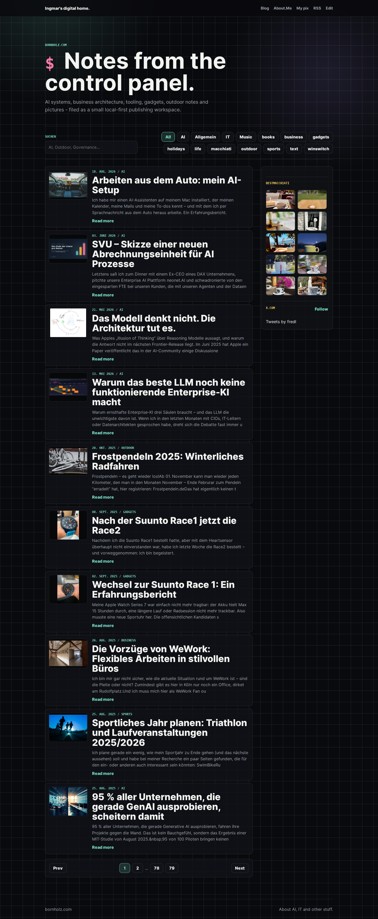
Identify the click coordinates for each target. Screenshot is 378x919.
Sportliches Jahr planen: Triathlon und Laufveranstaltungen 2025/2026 (169, 732)
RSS (317, 8)
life (198, 148)
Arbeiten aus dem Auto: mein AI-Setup (166, 185)
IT (228, 136)
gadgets (321, 136)
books (268, 136)
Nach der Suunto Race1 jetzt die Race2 (164, 525)
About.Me (283, 8)
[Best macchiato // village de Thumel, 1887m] (312, 264)
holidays (176, 148)
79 (172, 868)
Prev (58, 868)
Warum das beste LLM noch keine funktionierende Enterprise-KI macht (168, 392)
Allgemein (205, 136)
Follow (321, 309)
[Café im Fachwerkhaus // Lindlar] (280, 199)
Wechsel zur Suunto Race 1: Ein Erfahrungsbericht (163, 589)
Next (240, 868)
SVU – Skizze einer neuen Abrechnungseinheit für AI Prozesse (153, 253)
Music (246, 136)
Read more (103, 220)
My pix (302, 8)
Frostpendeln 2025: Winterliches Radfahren (168, 461)
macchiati (221, 148)
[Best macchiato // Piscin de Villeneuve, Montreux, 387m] (280, 242)
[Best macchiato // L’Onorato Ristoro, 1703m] (312, 286)
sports (273, 148)
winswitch (318, 148)
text (294, 148)
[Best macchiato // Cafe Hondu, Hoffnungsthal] (312, 221)
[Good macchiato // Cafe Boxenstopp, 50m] (280, 221)
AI (183, 136)
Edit (329, 8)
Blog (265, 8)
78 (156, 868)
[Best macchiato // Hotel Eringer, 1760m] (312, 242)
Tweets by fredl (281, 321)
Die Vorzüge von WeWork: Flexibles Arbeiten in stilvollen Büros (161, 658)
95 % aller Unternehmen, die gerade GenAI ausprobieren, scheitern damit (156, 806)
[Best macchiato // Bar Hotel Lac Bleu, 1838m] (280, 264)
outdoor (249, 148)
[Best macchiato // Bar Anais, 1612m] (280, 286)
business (293, 136)
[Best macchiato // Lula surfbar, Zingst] (312, 199)
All (168, 136)
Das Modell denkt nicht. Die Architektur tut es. (154, 323)
